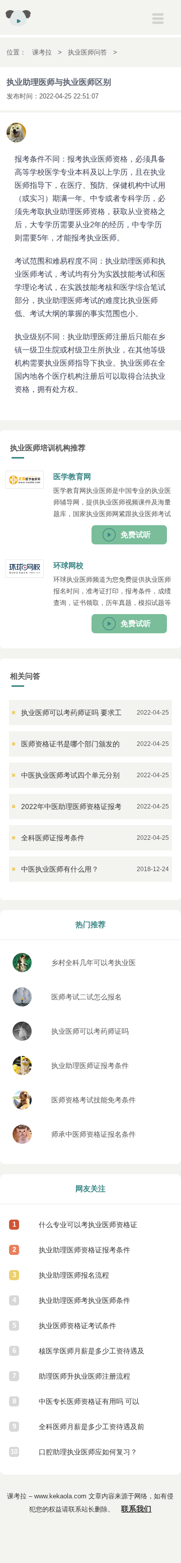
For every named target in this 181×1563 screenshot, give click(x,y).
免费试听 (136, 534)
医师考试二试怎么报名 (86, 997)
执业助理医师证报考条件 (90, 1066)
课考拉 (42, 52)
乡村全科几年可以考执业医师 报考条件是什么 (93, 965)
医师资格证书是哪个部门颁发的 (70, 744)
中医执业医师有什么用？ (60, 869)
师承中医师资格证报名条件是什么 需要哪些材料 (93, 1137)
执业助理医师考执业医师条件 (84, 1300)
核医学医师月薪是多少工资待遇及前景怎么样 (91, 1355)
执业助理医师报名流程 (74, 1275)
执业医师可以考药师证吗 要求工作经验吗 (90, 1034)
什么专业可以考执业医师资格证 (88, 1225)
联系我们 (136, 1508)
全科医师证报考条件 (52, 838)
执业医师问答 (87, 52)
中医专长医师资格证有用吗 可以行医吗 (89, 1405)
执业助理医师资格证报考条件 (84, 1250)
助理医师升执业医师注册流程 (84, 1376)
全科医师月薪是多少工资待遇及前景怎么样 (91, 1431)
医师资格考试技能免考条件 (93, 1100)
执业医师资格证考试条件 (77, 1326)
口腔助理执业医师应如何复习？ (88, 1452)
